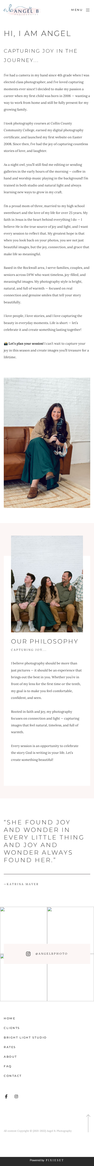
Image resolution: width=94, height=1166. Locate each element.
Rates (10, 1047)
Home (9, 1018)
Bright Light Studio (25, 1037)
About (10, 1056)
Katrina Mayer (21, 884)
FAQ (8, 1066)
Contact (13, 1076)
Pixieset (55, 1160)
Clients (12, 1028)
